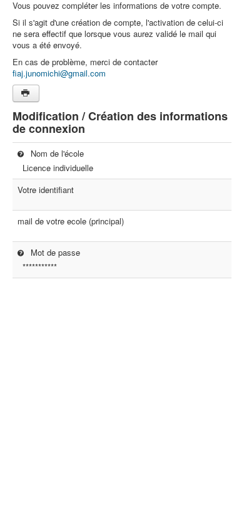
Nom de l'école (56, 153)
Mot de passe (54, 252)
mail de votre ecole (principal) (71, 221)
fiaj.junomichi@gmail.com (59, 73)
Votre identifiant (46, 190)
